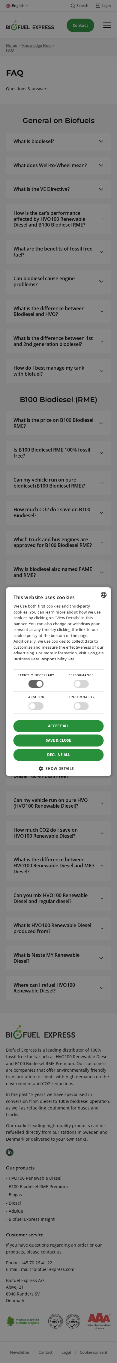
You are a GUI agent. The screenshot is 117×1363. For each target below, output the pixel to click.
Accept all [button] (58, 725)
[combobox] (104, 595)
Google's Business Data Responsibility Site (59, 656)
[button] (59, 770)
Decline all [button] (58, 754)
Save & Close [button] (58, 740)
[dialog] (58, 681)
